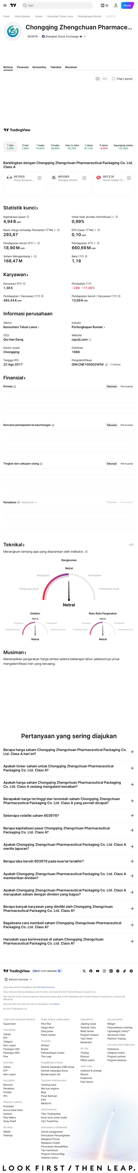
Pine (5, 1056)
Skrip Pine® (9, 1121)
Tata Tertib (86, 1038)
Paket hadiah (48, 1034)
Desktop (8, 1135)
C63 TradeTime (49, 1121)
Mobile (7, 1131)
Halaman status (49, 1157)
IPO (5, 1095)
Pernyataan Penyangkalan (55, 1135)
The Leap (46, 1056)
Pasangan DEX (11, 1052)
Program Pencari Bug (52, 1153)
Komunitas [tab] (39, 67)
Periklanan (113, 1049)
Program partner (116, 1056)
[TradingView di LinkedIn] (111, 971)
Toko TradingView (51, 1113)
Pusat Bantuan (49, 1095)
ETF (5, 1037)
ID (107, 5)
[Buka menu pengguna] (115, 5)
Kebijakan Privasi (50, 1139)
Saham (7, 1034)
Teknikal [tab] (55, 67)
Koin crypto (9, 1045)
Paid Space (86, 1081)
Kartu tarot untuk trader (54, 1117)
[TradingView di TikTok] (124, 971)
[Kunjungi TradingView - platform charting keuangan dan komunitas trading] (17, 130)
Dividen (7, 1092)
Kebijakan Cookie (50, 1142)
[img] (80, 36)
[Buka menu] (5, 5)
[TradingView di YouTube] (97, 971)
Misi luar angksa (50, 1088)
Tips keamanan (49, 1150)
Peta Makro (9, 1117)
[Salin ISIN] (106, 364)
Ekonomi (8, 1084)
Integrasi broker (116, 1052)
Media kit (46, 1103)
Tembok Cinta (88, 1027)
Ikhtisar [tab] (8, 67)
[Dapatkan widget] (105, 79)
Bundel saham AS (50, 1074)
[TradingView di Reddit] (131, 971)
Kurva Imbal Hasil (12, 1110)
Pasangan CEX (11, 1049)
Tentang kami (48, 1084)
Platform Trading (116, 1038)
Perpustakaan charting (119, 1027)
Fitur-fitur (46, 1023)
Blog (43, 1092)
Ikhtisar (45, 1045)
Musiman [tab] (71, 67)
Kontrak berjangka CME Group (57, 1066)
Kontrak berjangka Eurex (54, 1070)
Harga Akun (47, 1027)
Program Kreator (89, 1034)
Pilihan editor (87, 1060)
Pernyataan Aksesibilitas (54, 1146)
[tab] (111, 386)
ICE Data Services (45, 987)
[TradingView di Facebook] (91, 971)
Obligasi (7, 1041)
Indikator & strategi (90, 1070)
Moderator (86, 1042)
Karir (43, 1099)
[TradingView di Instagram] (104, 971)
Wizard (84, 1074)
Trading (84, 1052)
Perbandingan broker (52, 1052)
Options (7, 1113)
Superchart (9, 1023)
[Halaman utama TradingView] (13, 5)
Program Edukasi (116, 1060)
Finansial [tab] (22, 67)
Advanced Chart (116, 1034)
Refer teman (87, 1031)
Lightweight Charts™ (118, 1031)
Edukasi (84, 1056)
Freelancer (86, 1078)
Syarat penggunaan (52, 1131)
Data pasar (47, 1031)
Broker (44, 1049)
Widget (111, 1023)
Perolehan (8, 1088)
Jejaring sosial (88, 1023)
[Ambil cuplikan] (98, 79)
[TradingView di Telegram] (117, 971)
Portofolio (8, 1106)
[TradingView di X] (84, 971)
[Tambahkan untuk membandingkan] (39, 178)
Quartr (56, 1004)
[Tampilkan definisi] (27, 216)
